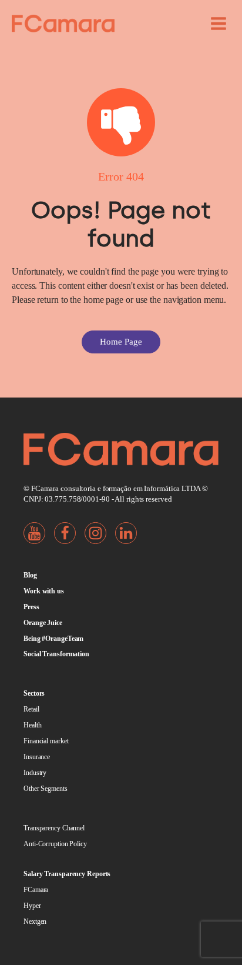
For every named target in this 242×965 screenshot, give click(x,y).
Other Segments (45, 788)
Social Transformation (56, 654)
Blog (30, 575)
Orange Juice (42, 623)
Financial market (45, 741)
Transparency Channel (54, 828)
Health (32, 725)
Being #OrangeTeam (53, 639)
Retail (31, 709)
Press (31, 607)
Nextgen (34, 921)
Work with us (43, 591)
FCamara (35, 890)
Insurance (36, 757)
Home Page (121, 341)
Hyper (32, 905)
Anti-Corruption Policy (55, 844)
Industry (34, 773)
